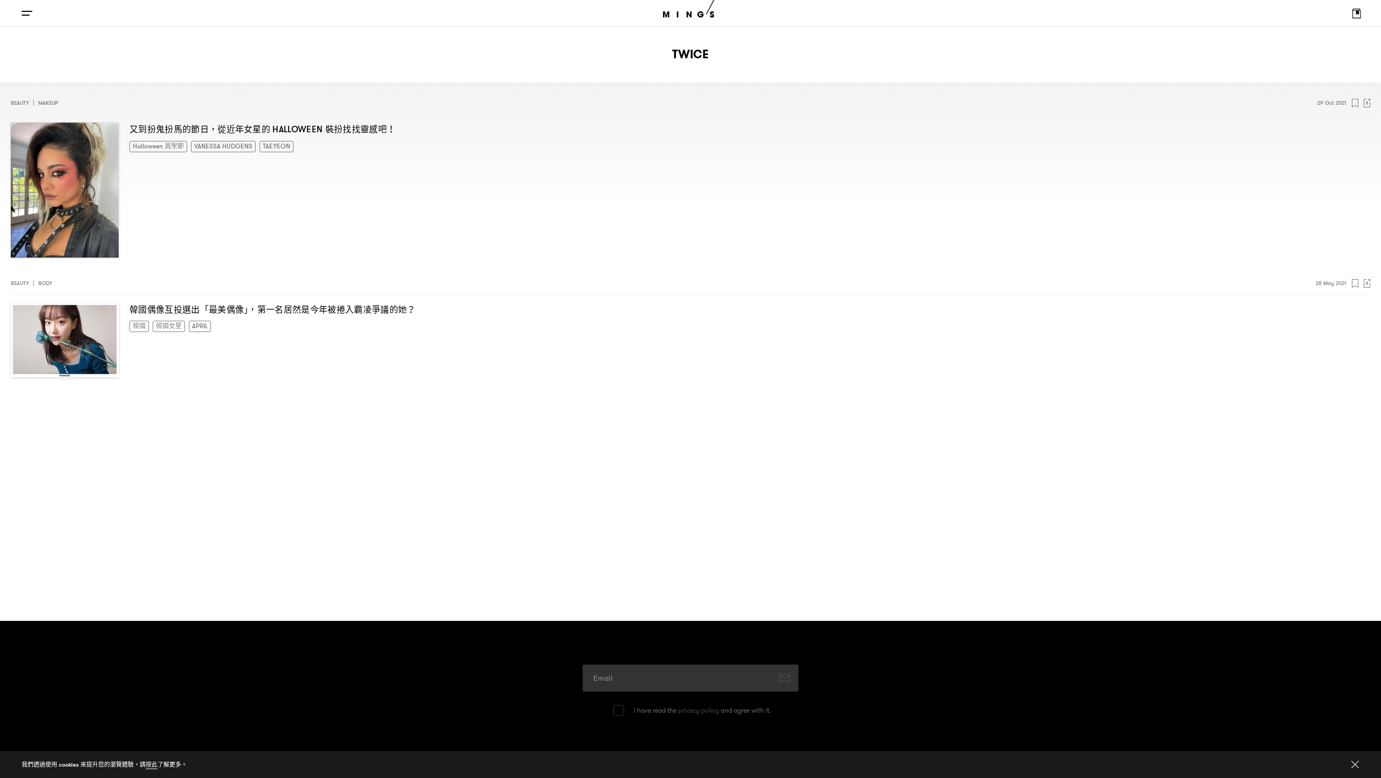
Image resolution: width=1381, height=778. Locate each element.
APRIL (192, 325)
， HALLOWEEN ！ (262, 129)
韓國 (138, 325)
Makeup (48, 103)
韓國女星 (164, 325)
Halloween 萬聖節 (155, 145)
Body (45, 283)
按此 (152, 764)
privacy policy (698, 710)
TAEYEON (257, 145)
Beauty (20, 103)
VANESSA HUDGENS (211, 145)
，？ (272, 309)
